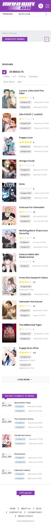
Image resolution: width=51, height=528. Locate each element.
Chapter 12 (20, 427)
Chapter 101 (25, 294)
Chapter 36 (25, 365)
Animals (13, 33)
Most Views (9, 81)
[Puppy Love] (9, 145)
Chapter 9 (25, 170)
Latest (7, 76)
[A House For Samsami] (9, 215)
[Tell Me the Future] (6, 440)
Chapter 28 (25, 123)
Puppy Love (26, 137)
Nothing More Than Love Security (33, 232)
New (20, 81)
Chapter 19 (25, 107)
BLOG (38, 508)
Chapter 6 (20, 474)
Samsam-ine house (30, 301)
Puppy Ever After (29, 348)
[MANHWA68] (18, 5)
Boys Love (24, 14)
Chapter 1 (25, 242)
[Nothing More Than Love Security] (9, 238)
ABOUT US (25, 508)
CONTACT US (15, 512)
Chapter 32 (25, 334)
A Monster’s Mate (22, 470)
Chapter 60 (25, 151)
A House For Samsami (31, 207)
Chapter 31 (25, 339)
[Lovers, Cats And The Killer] (9, 98)
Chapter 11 (25, 216)
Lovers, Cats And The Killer (31, 92)
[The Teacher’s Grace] (6, 420)
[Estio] (9, 192)
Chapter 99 (25, 198)
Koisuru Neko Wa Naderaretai (29, 256)
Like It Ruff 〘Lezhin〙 (31, 114)
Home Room (19, 454)
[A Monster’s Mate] (6, 471)
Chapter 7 (25, 315)
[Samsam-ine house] (9, 309)
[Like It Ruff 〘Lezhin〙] (9, 122)
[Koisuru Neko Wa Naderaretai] (9, 262)
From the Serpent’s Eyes (33, 277)
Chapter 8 (25, 175)
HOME (12, 508)
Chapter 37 (25, 357)
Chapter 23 (20, 443)
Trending (7, 14)
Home (5, 33)
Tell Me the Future (22, 435)
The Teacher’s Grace (23, 419)
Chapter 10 (25, 221)
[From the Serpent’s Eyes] (9, 285)
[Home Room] (6, 455)
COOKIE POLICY (35, 512)
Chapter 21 (20, 458)
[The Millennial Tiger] (9, 333)
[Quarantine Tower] (6, 404)
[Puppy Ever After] (9, 356)
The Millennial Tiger (30, 324)
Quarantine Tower (22, 403)
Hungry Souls (27, 160)
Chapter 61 (25, 147)
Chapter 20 (25, 102)
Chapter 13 (20, 423)
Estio (22, 184)
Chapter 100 (26, 193)
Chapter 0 (25, 247)
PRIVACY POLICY (25, 516)
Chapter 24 (20, 439)
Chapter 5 (20, 478)
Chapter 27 (25, 128)
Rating (22, 76)
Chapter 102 (26, 286)
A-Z (14, 76)
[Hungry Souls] (9, 169)
